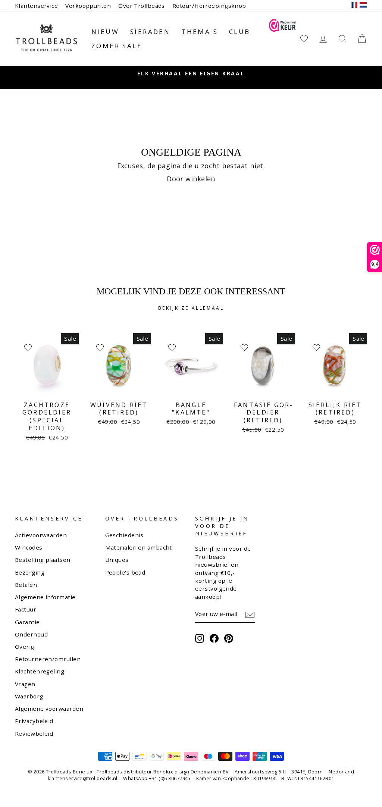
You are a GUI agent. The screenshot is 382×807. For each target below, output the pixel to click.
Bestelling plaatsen (43, 559)
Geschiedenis (124, 535)
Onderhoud (31, 634)
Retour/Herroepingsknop (209, 5)
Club (239, 31)
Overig (24, 646)
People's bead (125, 572)
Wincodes (29, 547)
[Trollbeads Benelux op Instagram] (199, 638)
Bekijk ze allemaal (191, 308)
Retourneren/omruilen (48, 659)
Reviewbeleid (34, 733)
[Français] (354, 6)
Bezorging (29, 572)
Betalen (26, 584)
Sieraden (150, 31)
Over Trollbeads (141, 5)
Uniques (117, 559)
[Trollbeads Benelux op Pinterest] (228, 638)
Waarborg (29, 696)
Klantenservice (36, 5)
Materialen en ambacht (138, 547)
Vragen (25, 684)
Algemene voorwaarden (49, 708)
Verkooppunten (88, 5)
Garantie (27, 622)
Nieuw (105, 31)
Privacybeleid (34, 721)
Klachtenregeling (39, 671)
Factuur (25, 609)
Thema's (199, 31)
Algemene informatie (45, 597)
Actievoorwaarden (41, 535)
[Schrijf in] (250, 614)
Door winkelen (191, 178)
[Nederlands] (363, 5)
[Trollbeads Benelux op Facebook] (214, 638)
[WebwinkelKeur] (282, 38)
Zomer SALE (116, 45)
